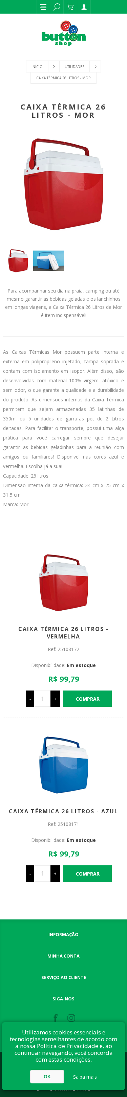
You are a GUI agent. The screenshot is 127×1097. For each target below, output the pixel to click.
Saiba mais (85, 1077)
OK (47, 1076)
